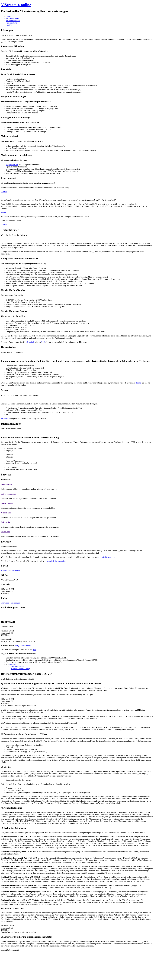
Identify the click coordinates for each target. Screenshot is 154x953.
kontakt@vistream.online (56, 561)
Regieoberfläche (12, 165)
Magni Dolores (7, 503)
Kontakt (9, 25)
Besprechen (5, 418)
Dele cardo (5, 522)
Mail (43, 342)
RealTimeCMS (11, 23)
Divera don (5, 532)
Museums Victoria (17, 666)
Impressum (5, 603)
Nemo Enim (6, 513)
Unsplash (12, 664)
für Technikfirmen (12, 18)
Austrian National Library (20, 669)
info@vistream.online (23, 645)
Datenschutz (15, 603)
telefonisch (30, 342)
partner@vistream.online (106, 557)
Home (8, 16)
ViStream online (16, 5)
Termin (138, 383)
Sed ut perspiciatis (8, 494)
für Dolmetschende (13, 21)
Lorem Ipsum (6, 484)
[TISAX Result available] (6, 616)
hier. (34, 650)
